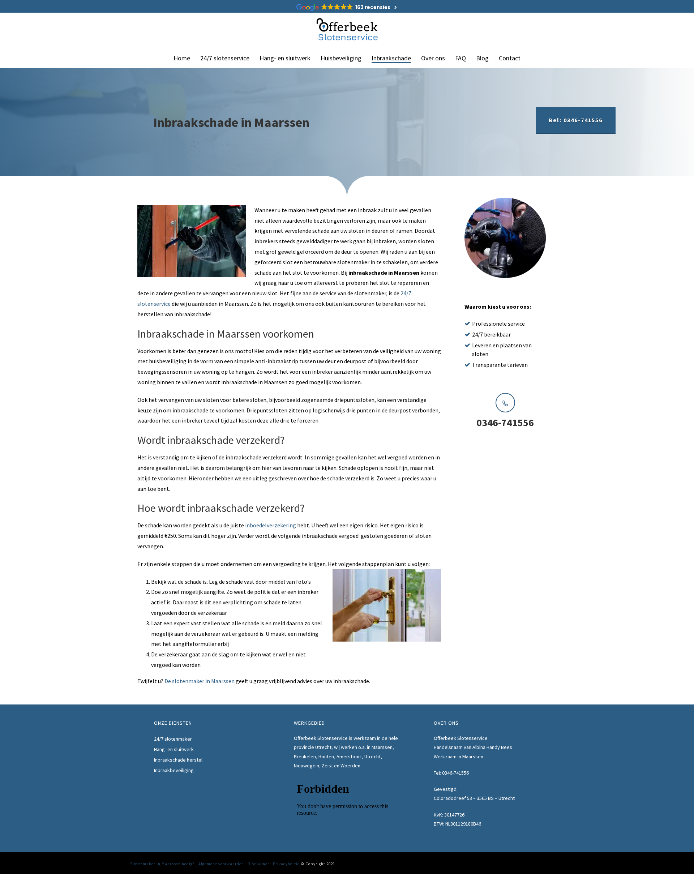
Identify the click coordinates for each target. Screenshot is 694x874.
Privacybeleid (286, 863)
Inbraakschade (391, 58)
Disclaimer (258, 863)
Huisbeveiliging (341, 58)
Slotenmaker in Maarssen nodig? (162, 863)
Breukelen (305, 756)
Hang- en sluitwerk (285, 58)
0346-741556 (455, 773)
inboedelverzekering (270, 525)
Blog (482, 58)
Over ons (433, 58)
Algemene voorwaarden (221, 863)
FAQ (460, 58)
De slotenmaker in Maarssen (199, 681)
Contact (509, 58)
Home (182, 58)
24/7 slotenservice (224, 58)
